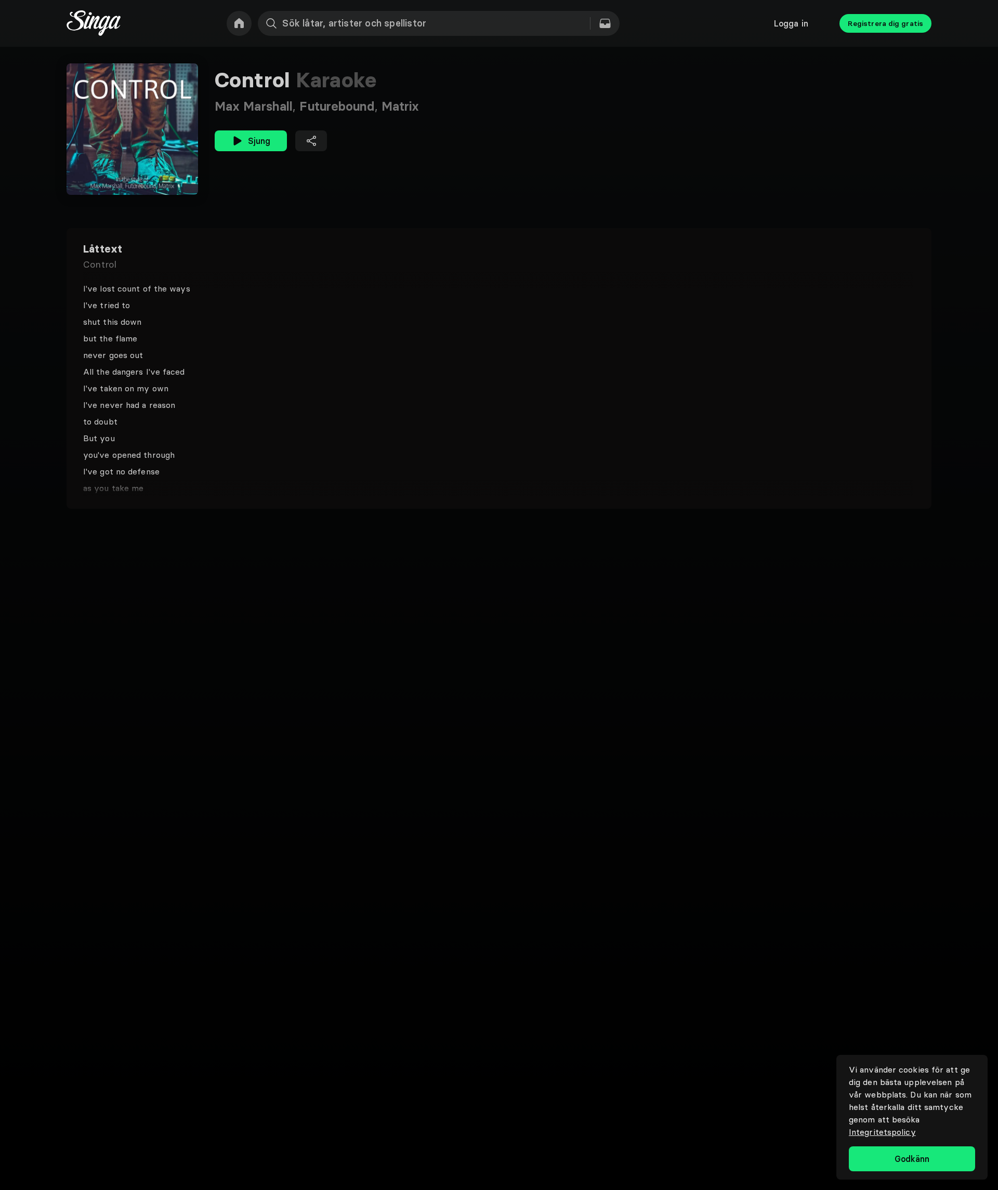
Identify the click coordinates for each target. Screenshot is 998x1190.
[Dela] (311, 140)
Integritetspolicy (882, 1132)
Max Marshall (257, 106)
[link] (239, 23)
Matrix (400, 106)
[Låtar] (605, 23)
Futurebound (340, 106)
